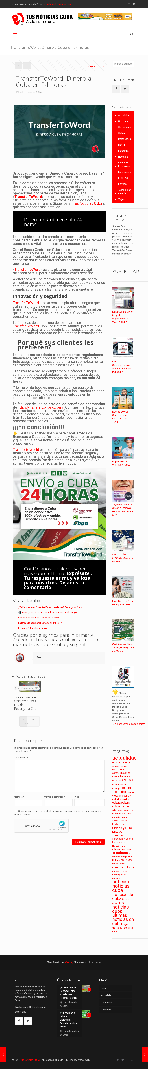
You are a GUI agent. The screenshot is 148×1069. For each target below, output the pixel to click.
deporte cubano (125, 810)
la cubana (120, 853)
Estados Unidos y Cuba (122, 826)
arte (114, 762)
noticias (120, 881)
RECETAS (123, 178)
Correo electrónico (54, 796)
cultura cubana (121, 804)
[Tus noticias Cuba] (42, 19)
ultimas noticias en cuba (123, 919)
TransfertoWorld (26, 449)
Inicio (104, 988)
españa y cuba (119, 817)
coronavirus (118, 769)
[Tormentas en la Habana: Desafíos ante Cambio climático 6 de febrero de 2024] (3, 1054)
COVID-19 (117, 780)
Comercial (106, 1009)
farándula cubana (122, 838)
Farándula (123, 150)
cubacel (115, 784)
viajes (126, 924)
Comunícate (124, 127)
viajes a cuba (118, 928)
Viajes (121, 199)
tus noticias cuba (120, 907)
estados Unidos (119, 821)
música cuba (118, 863)
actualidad (124, 758)
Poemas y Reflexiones (124, 164)
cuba (127, 780)
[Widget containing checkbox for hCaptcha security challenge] (41, 826)
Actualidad (124, 115)
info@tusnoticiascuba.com (57, 4)
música (126, 860)
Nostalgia (123, 156)
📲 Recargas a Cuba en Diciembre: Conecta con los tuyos (48, 612)
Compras (123, 121)
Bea (39, 657)
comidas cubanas (119, 766)
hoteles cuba (119, 842)
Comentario (21, 757)
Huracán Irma (118, 846)
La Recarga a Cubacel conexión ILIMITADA (40, 623)
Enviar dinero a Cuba (122, 813)
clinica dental (123, 762)
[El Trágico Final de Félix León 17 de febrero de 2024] (145, 1054)
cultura (116, 802)
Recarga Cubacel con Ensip (32, 628)
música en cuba (119, 871)
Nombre (19, 796)
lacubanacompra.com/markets (129, 724)
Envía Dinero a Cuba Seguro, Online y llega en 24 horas (123, 647)
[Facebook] (129, 4)
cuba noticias (121, 789)
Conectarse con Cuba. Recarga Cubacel (38, 617)
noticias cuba (121, 888)
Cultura (121, 133)
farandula (118, 835)
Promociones (125, 172)
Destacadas (124, 139)
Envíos (121, 145)
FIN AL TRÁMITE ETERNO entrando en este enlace (123, 558)
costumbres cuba (121, 776)
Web (76, 796)
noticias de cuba (122, 896)
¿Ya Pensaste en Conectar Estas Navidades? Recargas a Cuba (50, 607)
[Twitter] (134, 4)
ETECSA (117, 831)
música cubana (123, 867)
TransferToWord (28, 196)
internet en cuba (121, 849)
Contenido (106, 1002)
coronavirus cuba (121, 773)
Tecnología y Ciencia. (124, 192)
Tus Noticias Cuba (87, 203)
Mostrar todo (97, 66)
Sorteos (122, 184)
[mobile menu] (15, 35)
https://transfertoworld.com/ (41, 407)
